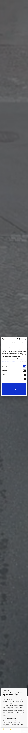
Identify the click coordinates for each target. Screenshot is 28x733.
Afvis (14, 393)
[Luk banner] (25, 339)
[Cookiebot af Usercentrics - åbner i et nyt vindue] (17, 339)
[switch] (24, 371)
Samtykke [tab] (5, 342)
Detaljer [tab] (14, 342)
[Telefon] (17, 729)
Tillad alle (14, 385)
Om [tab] (23, 342)
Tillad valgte (14, 389)
